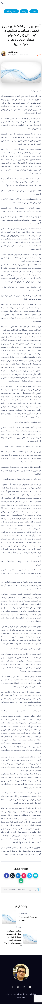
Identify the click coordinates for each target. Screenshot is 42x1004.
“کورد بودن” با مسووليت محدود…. (28, 918)
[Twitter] (18, 987)
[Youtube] (29, 987)
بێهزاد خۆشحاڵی (13, 52)
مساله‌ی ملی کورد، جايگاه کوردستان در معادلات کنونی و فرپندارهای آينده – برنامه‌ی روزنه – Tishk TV (13, 938)
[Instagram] (24, 987)
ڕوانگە (24, 11)
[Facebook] (12, 987)
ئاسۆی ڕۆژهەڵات (11, 11)
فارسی (34, 11)
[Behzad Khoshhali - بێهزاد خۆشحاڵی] (21, 972)
